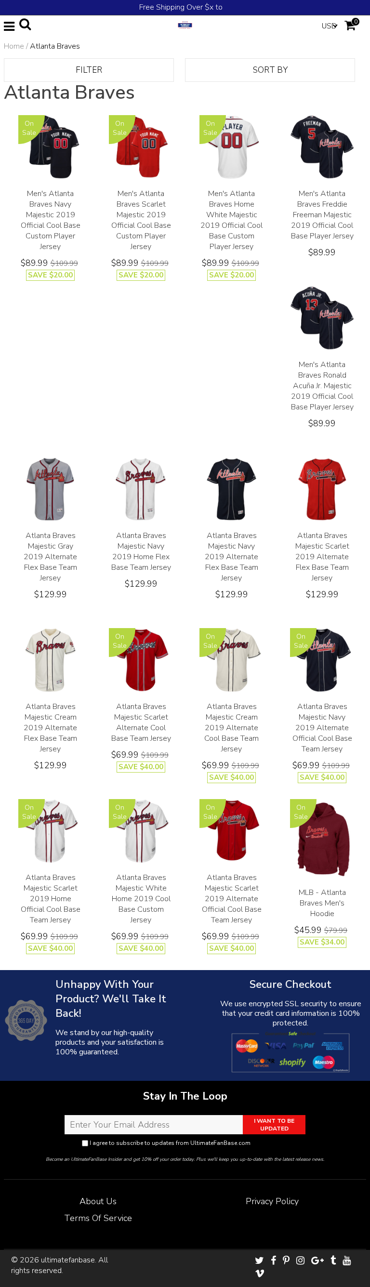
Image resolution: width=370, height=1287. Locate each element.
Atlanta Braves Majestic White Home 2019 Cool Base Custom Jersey (141, 898)
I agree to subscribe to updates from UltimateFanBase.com (188, 1143)
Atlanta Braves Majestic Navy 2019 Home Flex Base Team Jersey (141, 551)
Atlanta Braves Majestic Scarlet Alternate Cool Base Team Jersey (141, 722)
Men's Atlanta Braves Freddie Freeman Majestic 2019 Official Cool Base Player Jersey (322, 214)
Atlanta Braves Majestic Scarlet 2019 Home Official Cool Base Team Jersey (50, 898)
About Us (98, 1201)
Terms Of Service (98, 1218)
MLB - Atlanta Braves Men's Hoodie (322, 903)
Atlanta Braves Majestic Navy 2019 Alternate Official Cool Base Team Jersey (322, 727)
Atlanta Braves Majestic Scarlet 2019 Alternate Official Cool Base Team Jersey (232, 898)
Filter (89, 70)
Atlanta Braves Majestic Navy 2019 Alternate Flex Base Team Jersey (231, 556)
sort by (270, 70)
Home (14, 46)
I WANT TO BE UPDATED (274, 1124)
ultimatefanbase (68, 1260)
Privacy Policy (270, 1143)
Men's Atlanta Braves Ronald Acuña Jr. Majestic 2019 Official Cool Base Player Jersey (322, 385)
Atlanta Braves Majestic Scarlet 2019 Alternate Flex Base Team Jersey (322, 556)
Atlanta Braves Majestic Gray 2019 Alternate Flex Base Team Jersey (50, 556)
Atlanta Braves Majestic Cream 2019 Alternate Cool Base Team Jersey (231, 727)
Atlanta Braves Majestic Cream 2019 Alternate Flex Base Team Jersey (50, 727)
